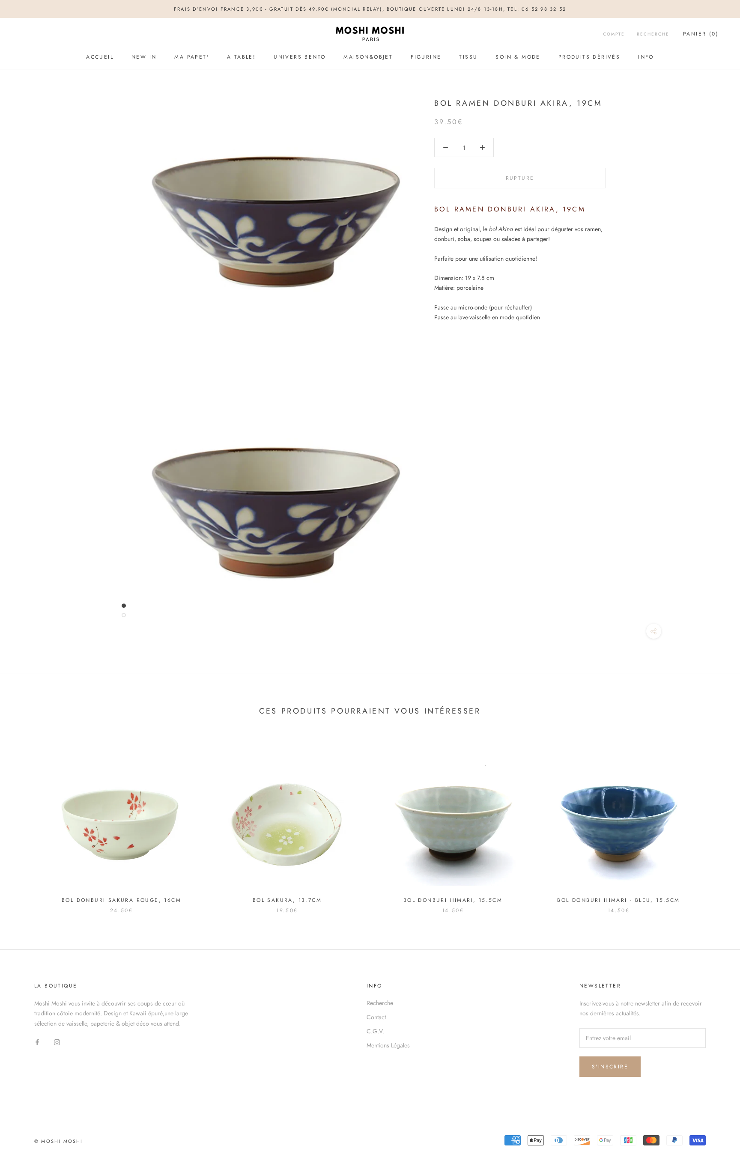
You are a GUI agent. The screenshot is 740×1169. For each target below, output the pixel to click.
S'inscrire (610, 1067)
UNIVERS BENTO (299, 57)
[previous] (26, 821)
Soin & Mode (517, 57)
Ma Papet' (191, 57)
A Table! (241, 57)
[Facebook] (37, 1042)
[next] (713, 821)
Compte (614, 34)
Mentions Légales (388, 1045)
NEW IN (143, 57)
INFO (646, 57)
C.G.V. (375, 1031)
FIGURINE (426, 57)
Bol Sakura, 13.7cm (287, 900)
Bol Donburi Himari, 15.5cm (452, 900)
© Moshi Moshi (58, 1141)
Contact (376, 1017)
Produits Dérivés (589, 57)
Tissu (468, 57)
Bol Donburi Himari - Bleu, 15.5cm (618, 900)
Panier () (701, 34)
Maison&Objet (368, 57)
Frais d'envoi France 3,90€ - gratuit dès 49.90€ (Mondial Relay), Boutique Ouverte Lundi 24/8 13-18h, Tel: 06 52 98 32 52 (370, 9)
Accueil (99, 57)
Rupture (520, 178)
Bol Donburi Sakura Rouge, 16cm (121, 900)
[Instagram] (57, 1042)
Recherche (653, 34)
